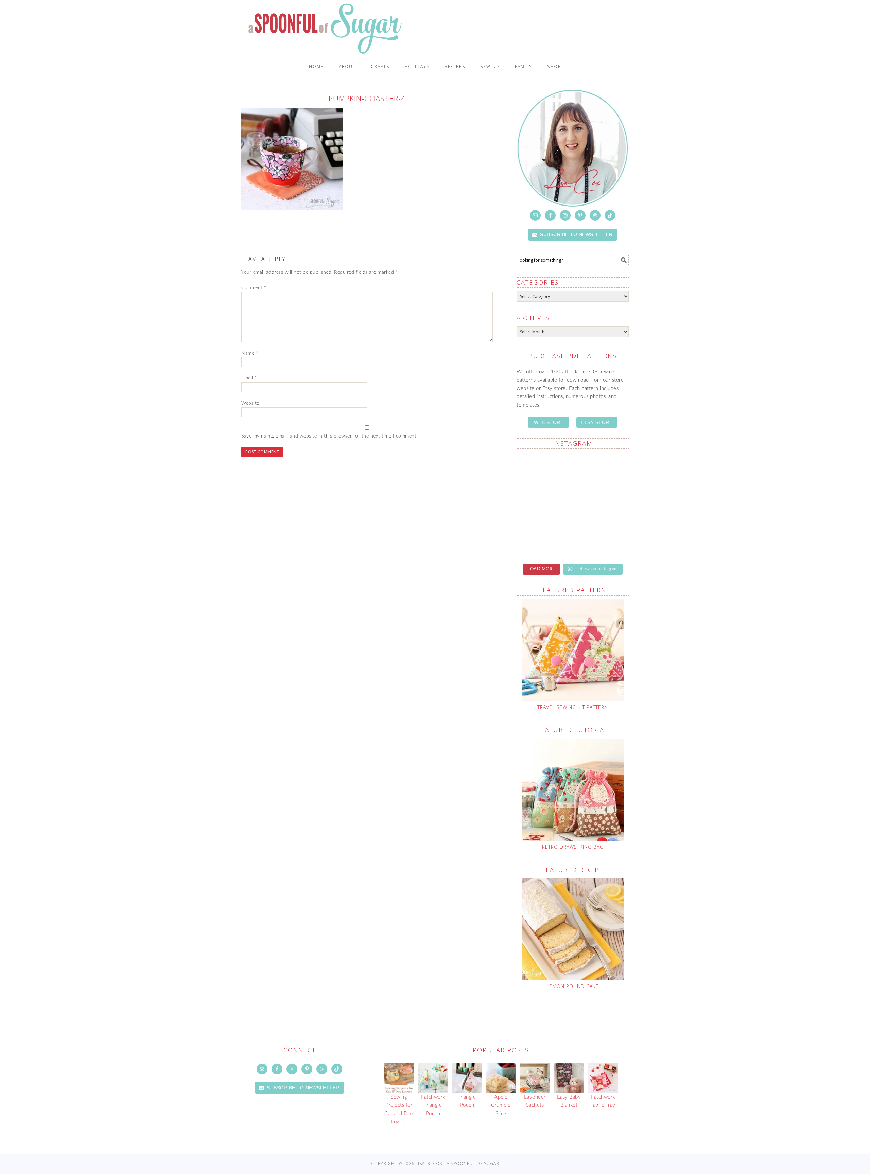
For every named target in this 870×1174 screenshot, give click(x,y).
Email (249, 378)
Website (250, 403)
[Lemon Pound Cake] (573, 929)
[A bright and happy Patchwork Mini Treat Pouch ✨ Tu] (544, 471)
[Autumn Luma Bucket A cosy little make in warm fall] (601, 505)
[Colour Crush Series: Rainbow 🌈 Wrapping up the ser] (601, 539)
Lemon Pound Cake (572, 986)
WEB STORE (549, 422)
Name (249, 353)
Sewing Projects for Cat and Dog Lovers (399, 1109)
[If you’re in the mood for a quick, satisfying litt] (544, 539)
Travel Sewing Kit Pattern (572, 707)
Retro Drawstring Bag (573, 846)
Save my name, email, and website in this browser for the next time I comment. (329, 436)
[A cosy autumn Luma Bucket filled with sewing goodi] (601, 471)
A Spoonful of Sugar (438, 28)
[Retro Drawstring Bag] (573, 790)
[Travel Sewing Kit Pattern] (573, 650)
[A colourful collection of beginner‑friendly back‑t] (544, 505)
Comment (253, 287)
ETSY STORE (596, 422)
